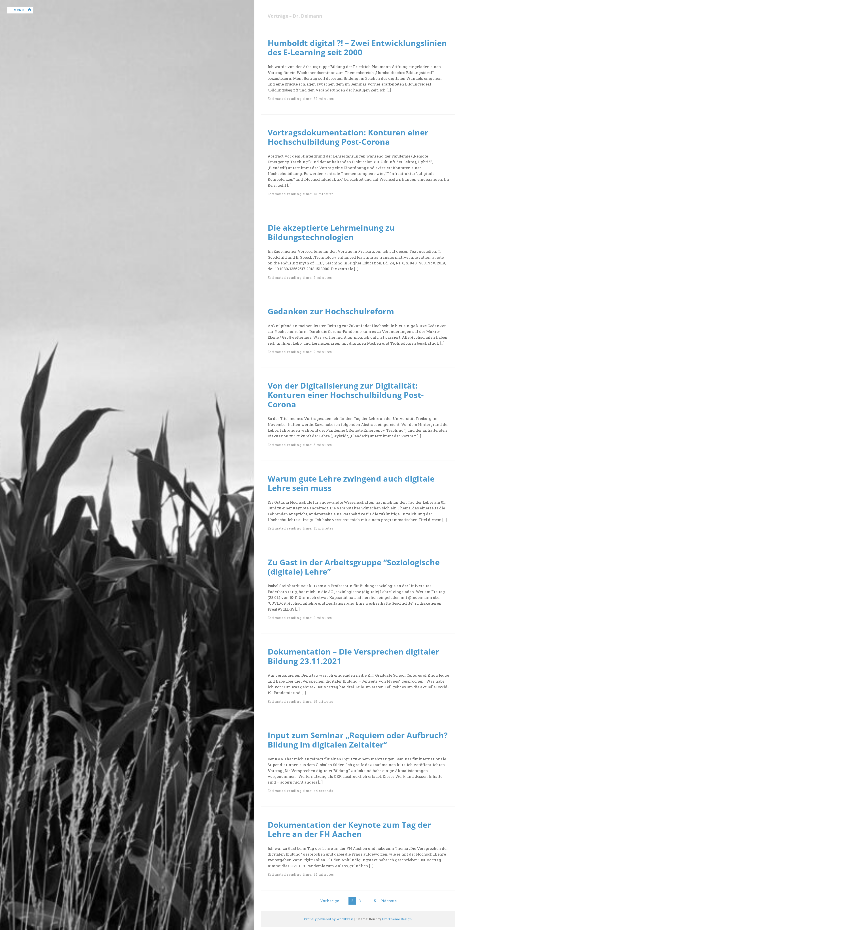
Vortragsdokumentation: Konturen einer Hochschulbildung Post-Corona (348, 137)
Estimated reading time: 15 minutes (301, 194)
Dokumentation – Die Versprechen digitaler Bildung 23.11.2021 (353, 656)
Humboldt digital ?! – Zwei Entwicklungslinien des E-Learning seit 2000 (357, 47)
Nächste (389, 900)
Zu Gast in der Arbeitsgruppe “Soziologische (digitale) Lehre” (354, 567)
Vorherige (329, 900)
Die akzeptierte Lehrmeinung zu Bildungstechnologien (331, 232)
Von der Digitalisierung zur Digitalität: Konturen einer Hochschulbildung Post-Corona (346, 395)
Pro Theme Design (397, 919)
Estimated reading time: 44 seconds (300, 791)
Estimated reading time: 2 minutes (300, 277)
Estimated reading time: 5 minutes (300, 445)
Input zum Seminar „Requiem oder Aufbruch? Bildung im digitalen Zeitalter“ (358, 740)
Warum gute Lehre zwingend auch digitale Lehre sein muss (351, 483)
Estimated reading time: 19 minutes (301, 701)
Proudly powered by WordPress (329, 919)
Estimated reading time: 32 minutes (301, 99)
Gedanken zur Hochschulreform (331, 311)
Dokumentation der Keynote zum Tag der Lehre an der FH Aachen (349, 829)
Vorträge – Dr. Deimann (295, 16)
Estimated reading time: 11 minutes (301, 528)
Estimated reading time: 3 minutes (300, 618)
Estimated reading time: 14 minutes (301, 874)
